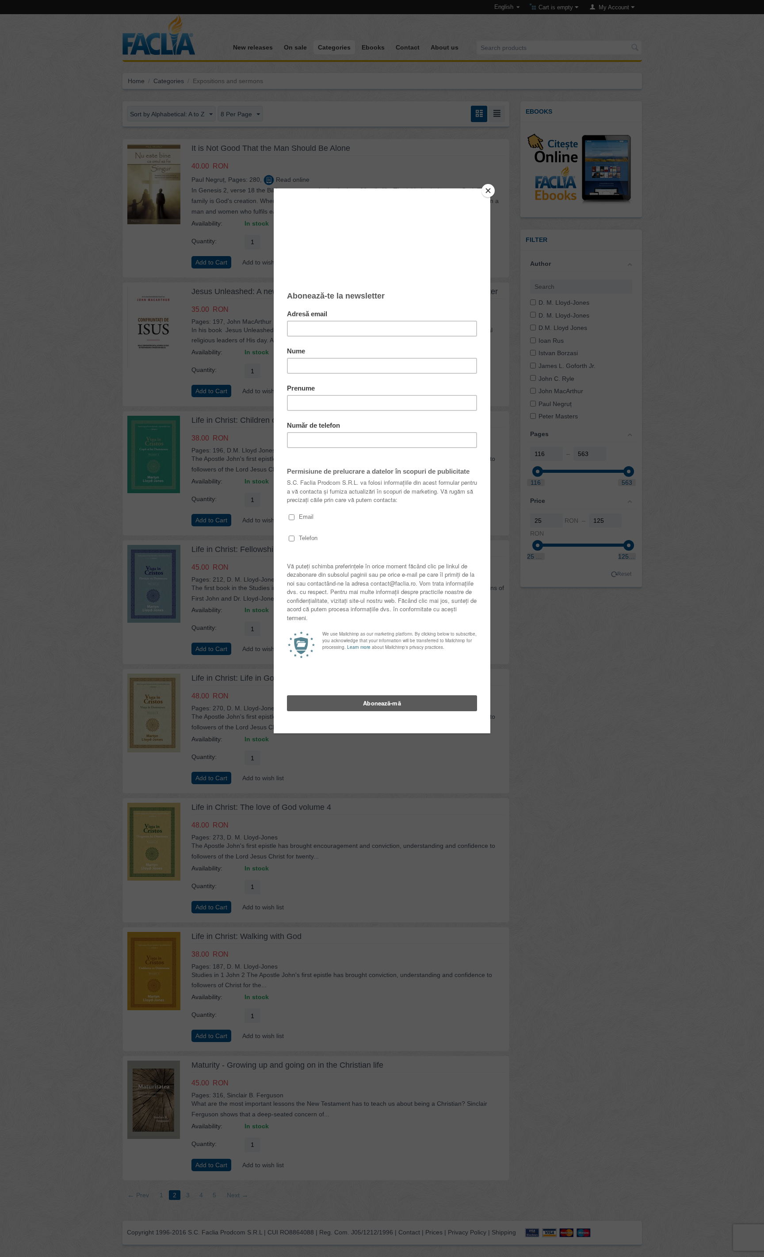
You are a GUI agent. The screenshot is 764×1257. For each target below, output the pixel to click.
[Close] (488, 190)
